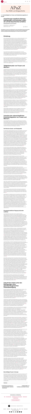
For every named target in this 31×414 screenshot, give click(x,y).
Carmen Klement (6, 25)
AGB (4, 396)
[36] (16, 362)
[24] (16, 269)
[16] (23, 145)
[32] (21, 327)
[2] (17, 49)
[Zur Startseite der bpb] (4, 2)
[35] (20, 351)
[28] (25, 303)
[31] (11, 323)
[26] (15, 279)
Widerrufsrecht (25, 396)
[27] (15, 297)
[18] (7, 158)
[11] (21, 98)
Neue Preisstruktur (8, 396)
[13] (18, 112)
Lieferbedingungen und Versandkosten (17, 396)
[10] (23, 95)
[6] (16, 80)
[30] (24, 321)
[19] (21, 173)
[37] (21, 366)
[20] (6, 192)
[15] (22, 136)
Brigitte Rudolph (12, 25)
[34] (13, 344)
